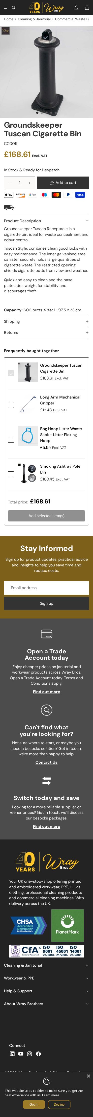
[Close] (88, 1076)
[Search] (13, 7)
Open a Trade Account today (46, 654)
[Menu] (5, 7)
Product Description (22, 220)
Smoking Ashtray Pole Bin (60, 469)
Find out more (46, 691)
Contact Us (46, 762)
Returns (11, 332)
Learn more (50, 1095)
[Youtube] (21, 1054)
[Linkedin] (12, 1054)
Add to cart (66, 182)
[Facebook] (38, 1054)
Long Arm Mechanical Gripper (60, 400)
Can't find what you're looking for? (46, 730)
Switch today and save (46, 798)
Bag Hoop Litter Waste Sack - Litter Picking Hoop (61, 434)
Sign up (46, 603)
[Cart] (87, 7)
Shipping (12, 321)
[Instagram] (29, 1054)
